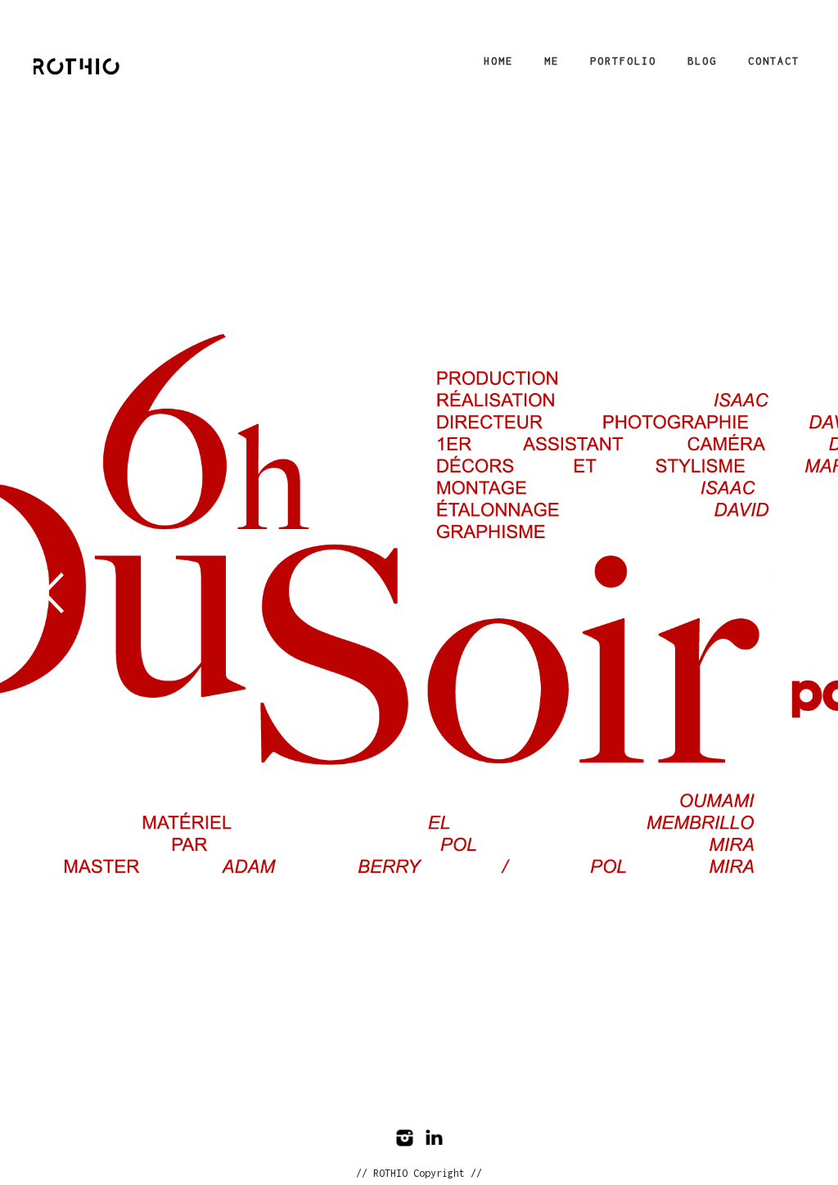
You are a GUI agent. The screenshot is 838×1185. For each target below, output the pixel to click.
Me (551, 61)
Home (498, 61)
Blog (702, 61)
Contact (774, 61)
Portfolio (623, 61)
